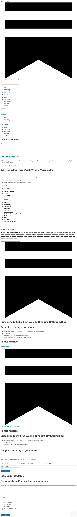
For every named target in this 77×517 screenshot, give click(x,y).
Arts (19, 232)
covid (70, 232)
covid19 (2, 234)
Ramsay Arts (7, 506)
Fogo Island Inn (47, 234)
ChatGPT (43, 232)
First (22, 488)
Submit (5, 471)
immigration (71, 234)
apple (8, 232)
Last (43, 488)
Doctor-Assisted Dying (20, 234)
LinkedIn (6, 197)
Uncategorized (7, 219)
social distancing (47, 236)
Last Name (48, 463)
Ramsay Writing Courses (10, 508)
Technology (53, 236)
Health (67, 234)
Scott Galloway (40, 236)
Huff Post (6, 193)
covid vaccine (7, 234)
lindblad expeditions (5, 236)
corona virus (59, 232)
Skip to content (5, 1)
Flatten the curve (40, 234)
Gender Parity (62, 234)
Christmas (48, 232)
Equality (34, 234)
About (5, 87)
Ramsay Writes (7, 206)
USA (74, 236)
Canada (35, 232)
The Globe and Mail (8, 212)
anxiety (4, 232)
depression (13, 234)
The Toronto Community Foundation (13, 213)
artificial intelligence (14, 232)
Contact (6, 94)
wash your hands (9, 238)
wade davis (3, 238)
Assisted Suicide (25, 232)
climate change (53, 232)
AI (1, 232)
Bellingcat (31, 232)
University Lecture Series (10, 221)
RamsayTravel (7, 210)
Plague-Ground (7, 204)
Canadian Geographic (9, 191)
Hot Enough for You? (10, 157)
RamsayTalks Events (9, 510)
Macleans (6, 199)
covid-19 (73, 232)
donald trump (28, 234)
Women (15, 238)
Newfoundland (20, 236)
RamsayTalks (7, 89)
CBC (39, 232)
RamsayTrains (7, 91)
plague (34, 236)
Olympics (25, 236)
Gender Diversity (55, 234)
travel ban (66, 236)
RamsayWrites (7, 92)
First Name (23, 463)
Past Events (6, 202)
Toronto (57, 236)
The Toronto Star (8, 215)
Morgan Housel (13, 236)
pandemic (30, 236)
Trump (70, 236)
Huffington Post (7, 195)
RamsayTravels (8, 512)
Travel (5, 217)
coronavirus (65, 232)
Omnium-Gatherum (8, 200)
